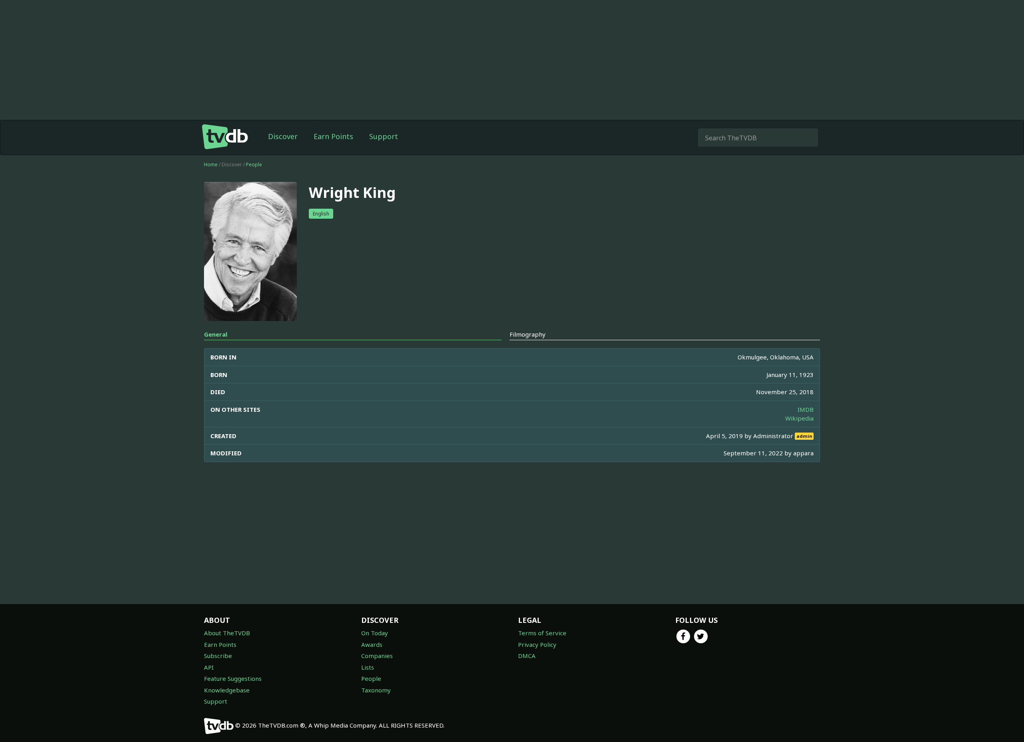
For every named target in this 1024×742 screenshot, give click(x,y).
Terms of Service (542, 633)
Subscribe (218, 656)
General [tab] (215, 334)
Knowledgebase (227, 690)
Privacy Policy (537, 644)
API (209, 667)
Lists (367, 667)
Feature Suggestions (233, 678)
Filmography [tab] (528, 334)
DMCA (527, 656)
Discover (283, 136)
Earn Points (333, 136)
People (254, 164)
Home (211, 164)
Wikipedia (799, 418)
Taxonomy (376, 690)
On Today (374, 633)
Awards (371, 644)
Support (383, 136)
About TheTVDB (227, 633)
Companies (377, 656)
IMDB (806, 409)
